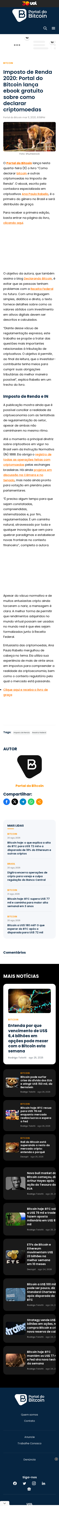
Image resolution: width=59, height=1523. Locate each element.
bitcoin (22, 173)
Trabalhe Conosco (29, 1443)
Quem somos (29, 1415)
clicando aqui (13, 223)
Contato (29, 1421)
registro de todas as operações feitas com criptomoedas (27, 459)
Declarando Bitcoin (38, 278)
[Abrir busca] (45, 29)
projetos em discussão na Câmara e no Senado (27, 475)
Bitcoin (8, 63)
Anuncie (29, 1437)
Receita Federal (41, 289)
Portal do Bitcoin (29, 15)
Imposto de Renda (22, 732)
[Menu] (53, 29)
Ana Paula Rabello (35, 194)
